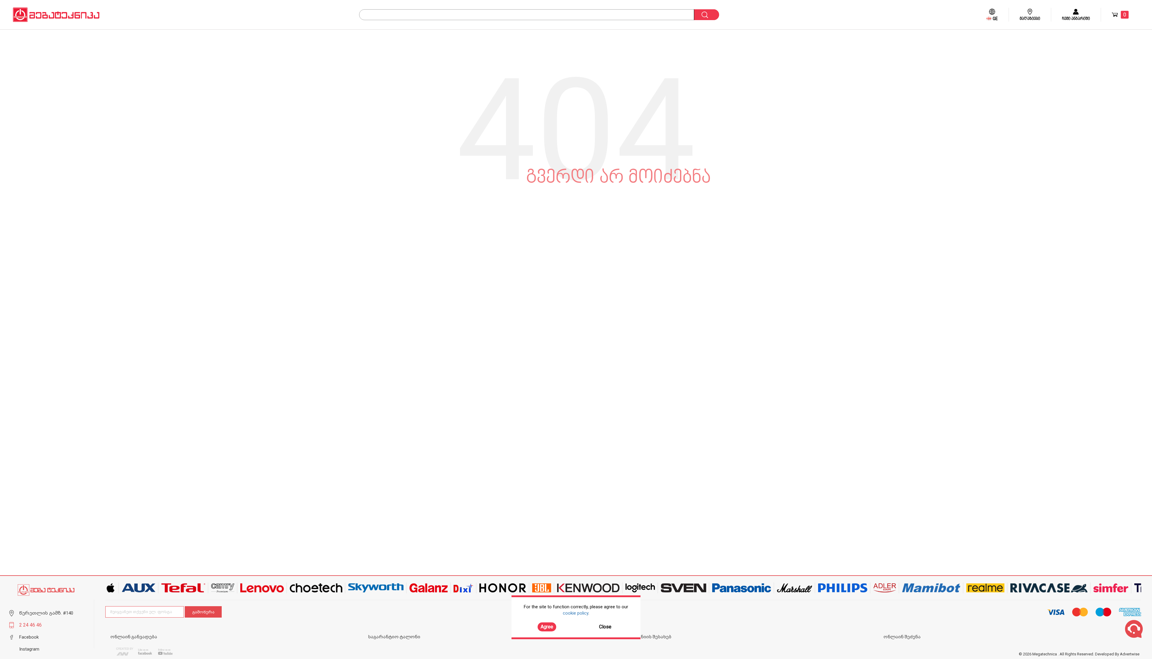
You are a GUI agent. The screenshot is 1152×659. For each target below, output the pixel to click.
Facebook (29, 637)
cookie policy (575, 613)
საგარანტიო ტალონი (394, 636)
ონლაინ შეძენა (902, 636)
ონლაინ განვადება (133, 636)
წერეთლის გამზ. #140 (46, 613)
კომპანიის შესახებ (648, 636)
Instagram (29, 649)
